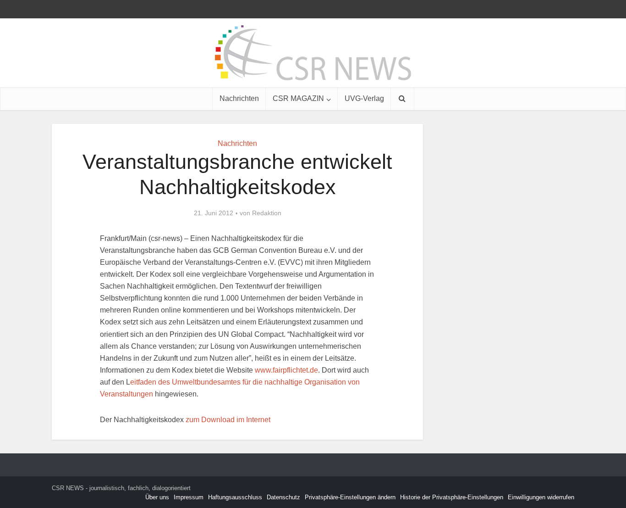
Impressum (188, 497)
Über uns (157, 497)
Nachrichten (239, 98)
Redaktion (266, 213)
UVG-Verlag (364, 98)
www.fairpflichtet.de (286, 370)
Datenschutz (283, 497)
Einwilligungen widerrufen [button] (541, 497)
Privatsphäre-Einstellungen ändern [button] (350, 497)
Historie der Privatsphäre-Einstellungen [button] (451, 497)
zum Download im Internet (228, 420)
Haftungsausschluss (235, 497)
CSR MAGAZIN (298, 98)
